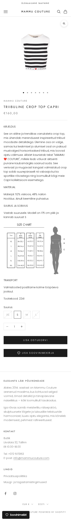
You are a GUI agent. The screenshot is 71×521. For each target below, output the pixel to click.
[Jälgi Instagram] (15, 493)
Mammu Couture (15, 101)
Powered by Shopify (52, 512)
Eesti (41, 504)
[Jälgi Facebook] (5, 493)
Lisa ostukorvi (35, 340)
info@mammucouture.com (31, 458)
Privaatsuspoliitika (15, 476)
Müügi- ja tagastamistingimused (25, 482)
